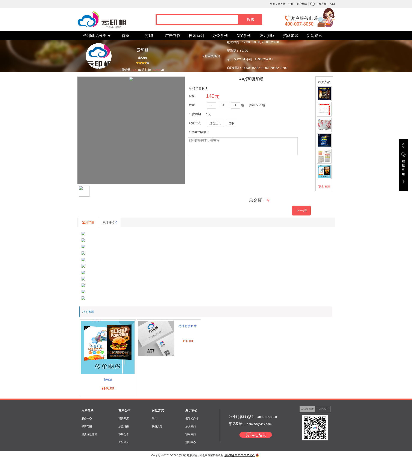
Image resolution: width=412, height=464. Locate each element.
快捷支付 (157, 426)
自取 (231, 123)
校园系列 (196, 35)
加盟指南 (123, 426)
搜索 (250, 19)
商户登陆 (302, 3)
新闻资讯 (314, 35)
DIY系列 (243, 35)
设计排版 (267, 35)
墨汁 (154, 418)
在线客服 (321, 3)
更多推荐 (324, 186)
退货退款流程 (89, 434)
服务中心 (87, 418)
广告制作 (172, 35)
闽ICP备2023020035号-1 (239, 455)
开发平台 (123, 442)
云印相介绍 (191, 418)
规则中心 (190, 442)
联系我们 (190, 434)
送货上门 (215, 123)
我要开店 (123, 418)
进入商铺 (142, 57)
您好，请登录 (277, 3)
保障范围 (87, 426)
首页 (125, 35)
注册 (291, 3)
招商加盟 (290, 35)
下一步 (301, 210)
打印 (149, 35)
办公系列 (220, 35)
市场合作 (123, 434)
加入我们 (190, 426)
